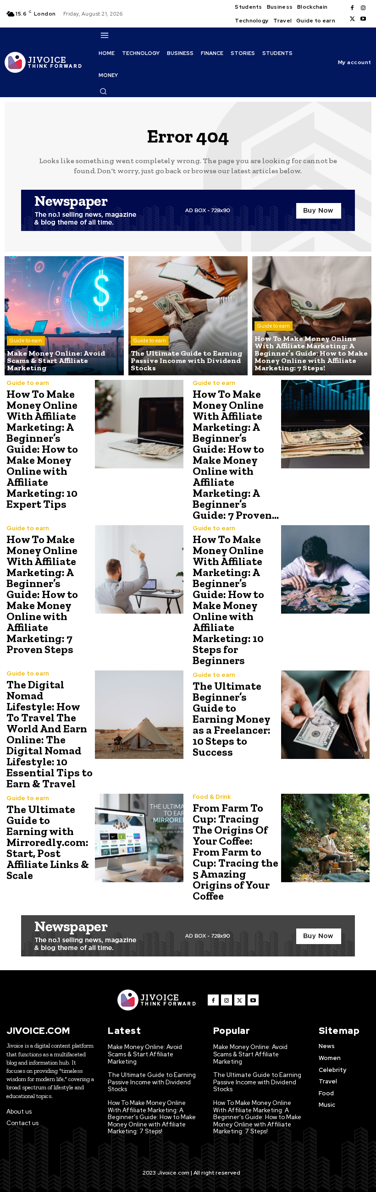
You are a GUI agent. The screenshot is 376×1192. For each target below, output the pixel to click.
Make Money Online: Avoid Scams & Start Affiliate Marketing (145, 1054)
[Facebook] (352, 8)
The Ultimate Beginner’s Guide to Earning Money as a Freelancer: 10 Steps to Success (232, 718)
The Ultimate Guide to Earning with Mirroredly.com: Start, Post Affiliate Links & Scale (47, 842)
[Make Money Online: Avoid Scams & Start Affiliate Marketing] (64, 315)
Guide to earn (26, 340)
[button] (103, 91)
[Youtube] (363, 19)
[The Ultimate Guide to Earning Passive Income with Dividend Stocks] (188, 315)
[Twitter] (352, 19)
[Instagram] (363, 8)
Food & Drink (212, 797)
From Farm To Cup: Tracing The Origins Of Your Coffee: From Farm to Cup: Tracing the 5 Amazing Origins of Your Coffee (235, 851)
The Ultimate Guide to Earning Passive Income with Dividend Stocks (152, 1082)
